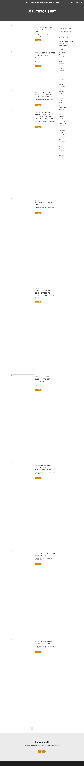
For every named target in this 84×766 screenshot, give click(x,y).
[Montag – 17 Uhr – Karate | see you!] (22, 36)
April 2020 (61, 150)
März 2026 (61, 84)
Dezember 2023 (62, 107)
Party (60, 61)
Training (60, 68)
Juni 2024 (60, 100)
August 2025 (61, 91)
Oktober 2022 (61, 118)
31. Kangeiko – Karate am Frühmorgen (66, 41)
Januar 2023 (61, 114)
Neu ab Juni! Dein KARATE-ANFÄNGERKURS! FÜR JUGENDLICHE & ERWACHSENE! (65, 38)
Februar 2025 (61, 95)
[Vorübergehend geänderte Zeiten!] (22, 329)
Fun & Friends (61, 52)
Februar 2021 (61, 141)
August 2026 (61, 79)
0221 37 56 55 (78, 3)
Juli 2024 (60, 98)
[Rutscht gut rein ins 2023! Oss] (22, 682)
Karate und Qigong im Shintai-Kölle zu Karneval (43, 467)
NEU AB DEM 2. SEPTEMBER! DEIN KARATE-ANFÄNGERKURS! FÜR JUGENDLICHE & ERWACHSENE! (66, 30)
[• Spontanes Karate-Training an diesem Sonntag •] (22, 98)
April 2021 (61, 139)
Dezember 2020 (62, 143)
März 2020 (61, 153)
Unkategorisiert (62, 70)
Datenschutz (48, 762)
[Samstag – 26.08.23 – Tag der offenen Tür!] (22, 417)
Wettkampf (61, 72)
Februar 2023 (61, 111)
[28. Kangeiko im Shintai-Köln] (22, 594)
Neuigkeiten (61, 59)
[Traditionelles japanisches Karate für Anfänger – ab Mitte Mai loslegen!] (22, 153)
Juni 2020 (60, 146)
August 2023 (61, 109)
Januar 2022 (61, 121)
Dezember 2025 (62, 88)
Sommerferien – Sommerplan (64, 33)
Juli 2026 (60, 82)
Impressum (43, 762)
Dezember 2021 (62, 123)
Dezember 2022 (62, 116)
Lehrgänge (61, 56)
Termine (60, 65)
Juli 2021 (60, 132)
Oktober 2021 (61, 127)
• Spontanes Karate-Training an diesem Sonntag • (43, 95)
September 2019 (62, 155)
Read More (38, 40)
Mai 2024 (60, 102)
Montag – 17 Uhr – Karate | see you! (43, 30)
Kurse (60, 54)
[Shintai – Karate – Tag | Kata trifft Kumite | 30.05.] (22, 69)
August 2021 (61, 130)
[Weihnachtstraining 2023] (22, 241)
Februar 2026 (61, 86)
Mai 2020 (60, 148)
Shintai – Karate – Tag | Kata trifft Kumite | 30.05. (45, 55)
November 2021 (62, 125)
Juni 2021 (60, 134)
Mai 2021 (60, 137)
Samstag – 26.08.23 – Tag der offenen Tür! (43, 379)
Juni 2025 (60, 93)
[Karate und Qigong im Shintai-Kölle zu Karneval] (22, 506)
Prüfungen (61, 63)
